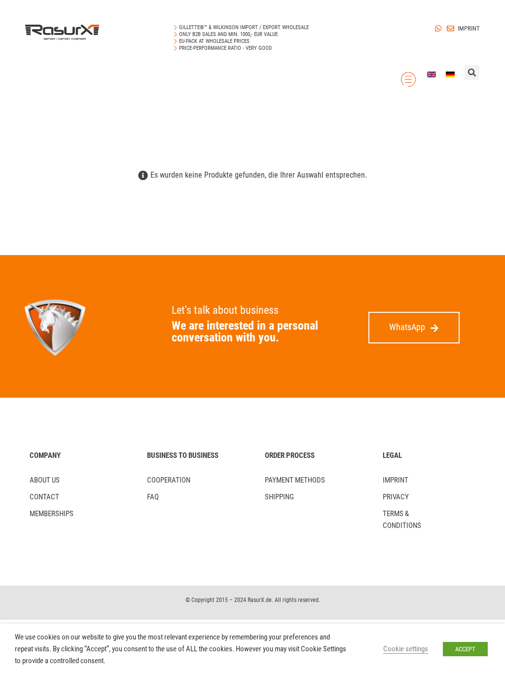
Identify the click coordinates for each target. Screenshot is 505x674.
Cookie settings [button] (405, 648)
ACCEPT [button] (465, 649)
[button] (414, 327)
